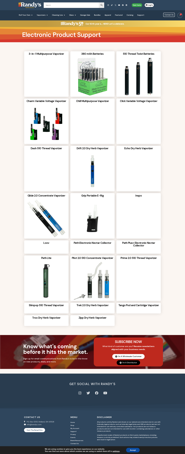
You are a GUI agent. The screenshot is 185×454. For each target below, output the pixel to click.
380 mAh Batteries (92, 54)
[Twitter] (88, 393)
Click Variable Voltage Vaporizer (138, 101)
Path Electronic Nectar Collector (92, 243)
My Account (74, 428)
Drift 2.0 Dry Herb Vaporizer (92, 148)
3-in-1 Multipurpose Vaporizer (46, 54)
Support (73, 431)
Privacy (73, 434)
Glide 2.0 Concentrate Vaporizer (46, 195)
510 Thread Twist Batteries (138, 54)
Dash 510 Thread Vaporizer (46, 148)
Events (73, 437)
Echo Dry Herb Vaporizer (138, 148)
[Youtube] (119, 5)
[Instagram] (108, 5)
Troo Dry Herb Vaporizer (46, 318)
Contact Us (74, 444)
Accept (133, 450)
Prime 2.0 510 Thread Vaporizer (139, 258)
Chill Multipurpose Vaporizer (92, 101)
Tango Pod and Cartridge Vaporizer (138, 305)
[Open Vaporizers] (47, 15)
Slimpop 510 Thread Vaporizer (46, 305)
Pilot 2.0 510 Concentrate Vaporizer (92, 258)
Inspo (138, 195)
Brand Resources (76, 441)
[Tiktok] (111, 5)
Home (72, 422)
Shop (72, 425)
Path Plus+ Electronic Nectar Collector (138, 244)
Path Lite (46, 258)
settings (116, 451)
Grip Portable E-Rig (92, 195)
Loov (46, 243)
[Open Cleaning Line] (64, 15)
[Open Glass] (75, 15)
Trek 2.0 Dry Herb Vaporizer (92, 305)
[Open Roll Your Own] (32, 15)
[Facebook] (122, 5)
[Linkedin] (126, 5)
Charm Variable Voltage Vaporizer (46, 101)
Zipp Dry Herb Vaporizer (92, 318)
